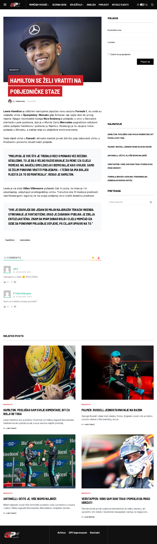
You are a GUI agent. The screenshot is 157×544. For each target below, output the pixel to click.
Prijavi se (145, 61)
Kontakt (95, 532)
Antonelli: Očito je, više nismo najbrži (127, 155)
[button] (5, 4)
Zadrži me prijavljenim (120, 54)
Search (150, 202)
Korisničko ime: (115, 30)
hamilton (9, 240)
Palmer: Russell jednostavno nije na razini (130, 146)
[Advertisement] (132, 91)
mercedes (25, 240)
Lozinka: (111, 42)
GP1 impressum (78, 532)
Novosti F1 (14, 70)
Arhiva (61, 532)
